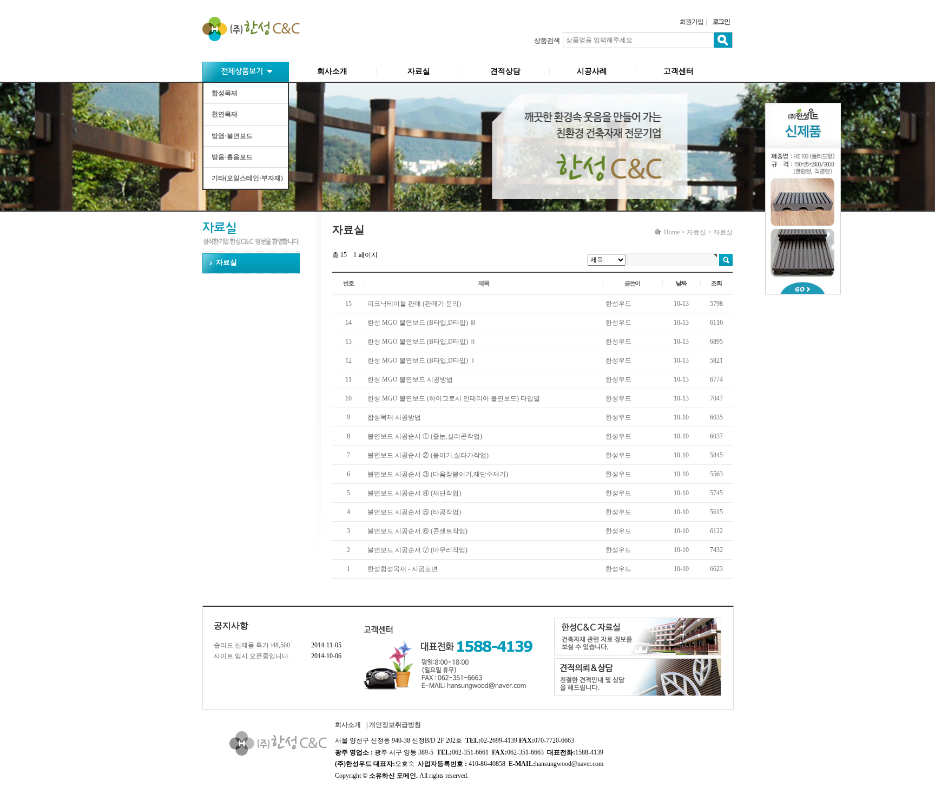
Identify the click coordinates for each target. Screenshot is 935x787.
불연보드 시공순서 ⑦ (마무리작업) (417, 550)
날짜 (681, 283)
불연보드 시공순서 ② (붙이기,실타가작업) (428, 455)
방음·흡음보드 (232, 157)
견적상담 (505, 71)
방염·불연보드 (232, 136)
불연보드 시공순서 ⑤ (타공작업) (414, 512)
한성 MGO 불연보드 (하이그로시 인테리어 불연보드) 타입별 (453, 398)
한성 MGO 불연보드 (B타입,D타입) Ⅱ (421, 341)
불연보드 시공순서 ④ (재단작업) (414, 493)
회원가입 (691, 21)
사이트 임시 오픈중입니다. (252, 656)
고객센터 (678, 71)
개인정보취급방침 (395, 725)
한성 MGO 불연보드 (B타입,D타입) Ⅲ (421, 322)
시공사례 (592, 71)
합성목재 (225, 93)
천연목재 (225, 114)
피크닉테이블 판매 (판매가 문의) (414, 303)
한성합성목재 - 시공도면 (402, 569)
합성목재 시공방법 (394, 417)
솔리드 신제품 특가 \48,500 (252, 645)
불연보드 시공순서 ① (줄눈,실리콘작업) (424, 436)
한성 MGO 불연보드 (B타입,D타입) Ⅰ (421, 360)
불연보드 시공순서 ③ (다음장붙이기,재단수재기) (437, 474)
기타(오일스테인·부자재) (247, 178)
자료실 (418, 71)
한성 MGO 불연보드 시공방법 (410, 379)
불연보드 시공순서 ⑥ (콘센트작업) (417, 531)
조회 (716, 283)
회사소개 (332, 71)
